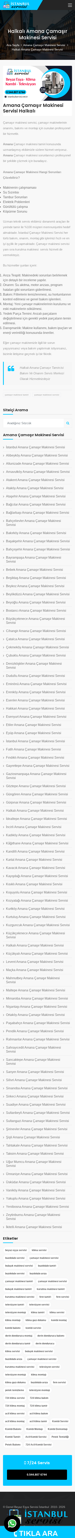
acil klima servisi (14, 1413)
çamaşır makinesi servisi (46, 395)
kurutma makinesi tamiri (51, 1289)
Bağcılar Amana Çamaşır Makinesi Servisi (36, 504)
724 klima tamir (38, 1405)
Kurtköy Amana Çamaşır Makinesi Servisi (35, 908)
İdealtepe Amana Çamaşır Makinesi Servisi (36, 818)
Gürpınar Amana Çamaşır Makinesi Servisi (36, 802)
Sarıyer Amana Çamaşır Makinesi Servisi (35, 1072)
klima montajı (12, 1320)
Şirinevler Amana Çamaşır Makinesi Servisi (36, 1129)
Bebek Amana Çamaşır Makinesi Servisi (34, 569)
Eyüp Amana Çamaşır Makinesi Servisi (33, 733)
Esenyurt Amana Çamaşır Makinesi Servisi (36, 716)
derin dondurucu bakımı (50, 1335)
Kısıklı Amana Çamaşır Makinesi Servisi (34, 884)
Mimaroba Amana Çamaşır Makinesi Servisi (37, 998)
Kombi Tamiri (12, 1436)
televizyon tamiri (14, 1304)
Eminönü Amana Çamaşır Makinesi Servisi (36, 684)
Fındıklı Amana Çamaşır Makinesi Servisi (35, 757)
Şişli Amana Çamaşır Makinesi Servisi (33, 1137)
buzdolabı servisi (14, 1258)
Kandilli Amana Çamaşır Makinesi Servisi (35, 851)
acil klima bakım (39, 1413)
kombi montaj (59, 1320)
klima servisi (39, 1250)
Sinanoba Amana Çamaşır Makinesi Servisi (37, 1088)
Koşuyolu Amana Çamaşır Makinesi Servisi (36, 892)
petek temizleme (14, 1390)
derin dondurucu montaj (18, 1335)
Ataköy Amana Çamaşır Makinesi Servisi (35, 488)
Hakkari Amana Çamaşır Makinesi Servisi (35, 708)
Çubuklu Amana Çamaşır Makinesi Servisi (36, 655)
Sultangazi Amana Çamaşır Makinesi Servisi (37, 1121)
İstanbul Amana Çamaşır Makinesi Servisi (35, 447)
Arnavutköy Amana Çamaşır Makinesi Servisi (38, 471)
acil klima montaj (14, 1421)
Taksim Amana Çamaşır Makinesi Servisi (35, 1153)
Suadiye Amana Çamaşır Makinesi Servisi (36, 1104)
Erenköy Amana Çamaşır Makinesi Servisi (36, 692)
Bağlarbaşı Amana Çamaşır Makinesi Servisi (37, 512)
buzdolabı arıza (38, 1273)
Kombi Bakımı (13, 1429)
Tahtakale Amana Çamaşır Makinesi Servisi (37, 1145)
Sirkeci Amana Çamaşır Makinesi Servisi (35, 1096)
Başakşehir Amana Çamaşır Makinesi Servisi (38, 541)
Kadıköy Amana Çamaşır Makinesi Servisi (35, 835)
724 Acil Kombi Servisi (38, 1444)
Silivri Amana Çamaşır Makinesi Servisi (34, 1080)
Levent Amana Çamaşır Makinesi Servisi (34, 961)
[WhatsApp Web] (12, 1523)
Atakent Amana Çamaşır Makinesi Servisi (35, 480)
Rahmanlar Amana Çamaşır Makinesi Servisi (38, 1039)
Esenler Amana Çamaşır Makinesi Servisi (35, 700)
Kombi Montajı (34, 1429)
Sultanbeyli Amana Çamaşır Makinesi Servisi (38, 1112)
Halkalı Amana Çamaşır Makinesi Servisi (35, 810)
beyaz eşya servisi (16, 1250)
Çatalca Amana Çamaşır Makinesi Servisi (35, 639)
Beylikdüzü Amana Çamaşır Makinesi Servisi (38, 594)
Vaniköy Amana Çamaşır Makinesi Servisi (35, 1190)
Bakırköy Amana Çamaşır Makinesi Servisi (36, 533)
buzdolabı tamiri (47, 1265)
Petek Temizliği (60, 1436)
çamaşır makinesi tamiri (17, 395)
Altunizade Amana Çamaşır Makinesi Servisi (37, 463)
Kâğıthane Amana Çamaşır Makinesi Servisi (37, 843)
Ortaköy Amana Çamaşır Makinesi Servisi (35, 1014)
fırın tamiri (45, 1296)
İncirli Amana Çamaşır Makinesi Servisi (33, 827)
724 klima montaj (15, 1405)
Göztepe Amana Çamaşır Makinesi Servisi (36, 786)
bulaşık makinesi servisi (19, 1265)
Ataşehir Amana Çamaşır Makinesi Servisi (36, 496)
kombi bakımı (12, 1328)
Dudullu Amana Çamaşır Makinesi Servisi (35, 675)
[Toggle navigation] (70, 5)
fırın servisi (62, 1296)
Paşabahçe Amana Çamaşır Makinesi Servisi (38, 1023)
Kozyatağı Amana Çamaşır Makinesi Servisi (37, 900)
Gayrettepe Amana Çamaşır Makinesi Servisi (37, 765)
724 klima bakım (39, 1398)
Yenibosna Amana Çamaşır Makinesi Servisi (37, 1206)
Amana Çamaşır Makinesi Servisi (44, 45)
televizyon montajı (15, 1312)
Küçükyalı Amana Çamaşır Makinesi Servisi (37, 953)
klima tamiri (37, 1312)
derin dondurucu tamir (17, 1343)
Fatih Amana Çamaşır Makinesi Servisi (33, 749)
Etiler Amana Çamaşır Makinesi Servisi (33, 725)
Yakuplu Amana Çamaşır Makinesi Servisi (35, 1198)
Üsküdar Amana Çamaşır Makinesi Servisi (36, 1182)
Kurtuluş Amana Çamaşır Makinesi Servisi (36, 917)
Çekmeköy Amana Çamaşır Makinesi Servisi (37, 647)
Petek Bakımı (12, 1444)
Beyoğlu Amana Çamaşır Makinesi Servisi (36, 602)
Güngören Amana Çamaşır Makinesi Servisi (37, 794)
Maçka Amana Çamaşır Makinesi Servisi (34, 970)
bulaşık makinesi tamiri (18, 1289)
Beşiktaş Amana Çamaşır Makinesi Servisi (36, 578)
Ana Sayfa (12, 45)
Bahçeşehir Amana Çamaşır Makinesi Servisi (38, 549)
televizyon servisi (39, 1304)
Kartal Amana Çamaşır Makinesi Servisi (34, 859)
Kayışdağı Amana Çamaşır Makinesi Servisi (37, 876)
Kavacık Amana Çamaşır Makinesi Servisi (35, 868)
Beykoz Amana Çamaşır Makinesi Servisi (35, 586)
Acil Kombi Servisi (35, 1436)
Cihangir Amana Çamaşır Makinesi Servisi (36, 631)
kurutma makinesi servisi (19, 1296)
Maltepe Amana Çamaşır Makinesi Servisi (35, 990)
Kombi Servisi (60, 1421)
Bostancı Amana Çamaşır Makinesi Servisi (36, 610)
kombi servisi (33, 1328)
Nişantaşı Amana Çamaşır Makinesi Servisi (36, 1006)
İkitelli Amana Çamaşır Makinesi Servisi (34, 1227)
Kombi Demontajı (57, 1429)
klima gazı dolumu (36, 1320)
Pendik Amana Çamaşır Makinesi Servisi (35, 1031)
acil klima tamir (38, 1421)
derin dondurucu (45, 1343)
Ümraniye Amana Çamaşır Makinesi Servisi (37, 1174)
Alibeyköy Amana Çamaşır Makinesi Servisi (37, 455)
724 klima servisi (15, 1398)
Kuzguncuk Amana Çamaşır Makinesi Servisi (38, 925)
